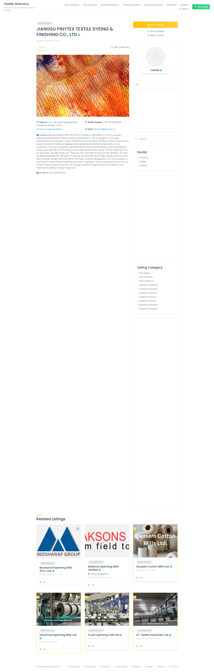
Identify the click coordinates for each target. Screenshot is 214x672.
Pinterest (161, 666)
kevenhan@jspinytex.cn (104, 129)
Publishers (172, 4)
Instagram (136, 666)
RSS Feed (173, 666)
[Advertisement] (155, 112)
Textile (155, 70)
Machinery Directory (148, 304)
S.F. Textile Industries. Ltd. (152, 635)
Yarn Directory (90, 4)
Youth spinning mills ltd (103, 635)
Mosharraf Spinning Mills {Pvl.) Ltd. (56, 569)
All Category (144, 273)
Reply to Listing (155, 24)
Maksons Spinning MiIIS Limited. (103, 568)
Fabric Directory (72, 4)
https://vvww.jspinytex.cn (50, 129)
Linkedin (149, 666)
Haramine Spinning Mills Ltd (58, 635)
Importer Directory (148, 300)
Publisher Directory (148, 308)
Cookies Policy (120, 666)
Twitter (142, 161)
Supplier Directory (147, 296)
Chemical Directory (131, 4)
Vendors (184, 4)
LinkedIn (143, 165)
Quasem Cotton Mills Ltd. (152, 566)
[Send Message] (137, 84)
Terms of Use (73, 666)
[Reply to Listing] (40, 582)
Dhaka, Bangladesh (99, 574)
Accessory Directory (153, 4)
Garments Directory (110, 4)
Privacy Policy (90, 666)
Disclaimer (105, 666)
